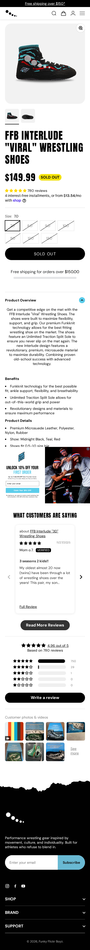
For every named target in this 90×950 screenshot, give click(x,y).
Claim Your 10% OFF (23, 490)
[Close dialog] (88, 448)
